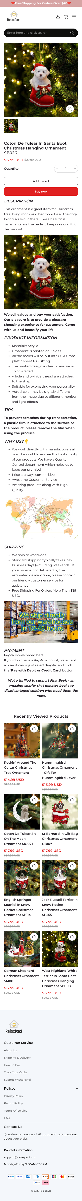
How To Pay (12, 1065)
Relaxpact (45, 1191)
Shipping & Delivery (17, 1057)
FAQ (7, 1118)
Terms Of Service (15, 1110)
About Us (10, 1050)
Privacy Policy (13, 1096)
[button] (74, 17)
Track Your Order (15, 1072)
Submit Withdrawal (17, 1079)
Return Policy (13, 1103)
